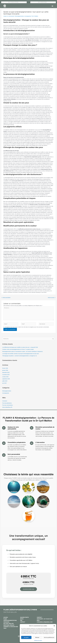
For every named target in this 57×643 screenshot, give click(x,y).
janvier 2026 (5, 370)
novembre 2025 (5, 374)
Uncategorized (27, 16)
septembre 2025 (6, 378)
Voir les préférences (49, 637)
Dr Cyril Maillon (8, 623)
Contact (22, 622)
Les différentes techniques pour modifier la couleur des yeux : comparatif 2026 (20, 347)
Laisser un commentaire (8, 16)
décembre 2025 (5, 372)
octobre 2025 (5, 376)
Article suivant (51, 297)
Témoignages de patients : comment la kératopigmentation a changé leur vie (19, 355)
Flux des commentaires (7, 405)
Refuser (37, 637)
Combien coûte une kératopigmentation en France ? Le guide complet (18, 349)
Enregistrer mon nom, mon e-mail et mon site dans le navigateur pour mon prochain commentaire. (27, 327)
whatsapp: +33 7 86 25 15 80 (44, 619)
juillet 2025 (4, 381)
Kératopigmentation (19, 16)
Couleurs (6, 622)
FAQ (21, 620)
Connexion (4, 400)
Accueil (5, 617)
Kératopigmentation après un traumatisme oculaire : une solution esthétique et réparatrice (22, 351)
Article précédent (6, 297)
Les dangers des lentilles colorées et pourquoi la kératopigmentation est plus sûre (20, 353)
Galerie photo (24, 617)
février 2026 (5, 368)
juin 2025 (4, 383)
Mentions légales (8, 625)
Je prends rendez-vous (28, 589)
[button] (54, 626)
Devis (21, 619)
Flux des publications (7, 403)
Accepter (26, 637)
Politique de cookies (38, 640)
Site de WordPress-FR (7, 407)
